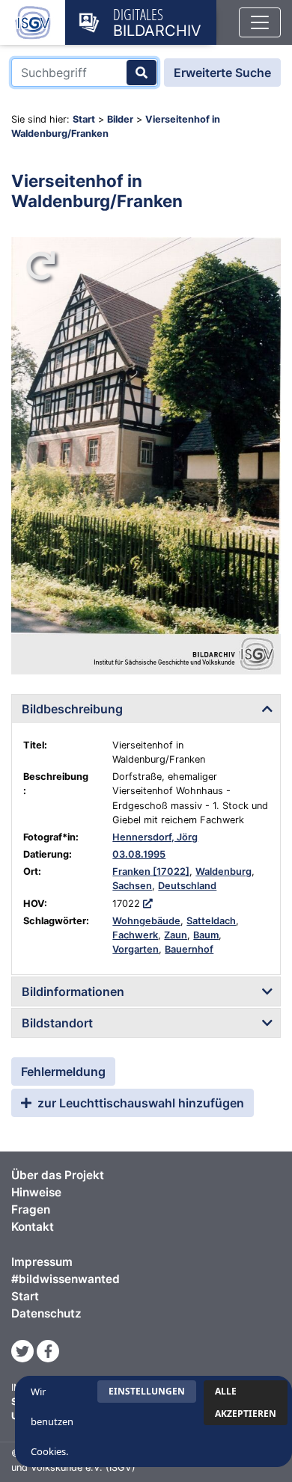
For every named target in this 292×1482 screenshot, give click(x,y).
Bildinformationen (73, 991)
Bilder (120, 119)
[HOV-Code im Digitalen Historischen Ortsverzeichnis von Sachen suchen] (148, 903)
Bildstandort (57, 1022)
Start (84, 119)
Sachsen (132, 885)
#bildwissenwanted (65, 1279)
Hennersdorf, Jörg (155, 837)
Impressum (42, 1262)
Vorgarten (135, 949)
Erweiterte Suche (222, 72)
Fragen (30, 1209)
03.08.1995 (138, 854)
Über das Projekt (57, 1175)
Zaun (175, 935)
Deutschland (187, 885)
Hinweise (36, 1192)
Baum (206, 935)
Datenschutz (46, 1313)
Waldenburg (223, 871)
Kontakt (32, 1227)
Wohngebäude (146, 920)
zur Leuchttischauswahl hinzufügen (139, 1102)
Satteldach (211, 920)
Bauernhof (189, 949)
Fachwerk (135, 935)
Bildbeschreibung (72, 708)
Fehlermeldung (63, 1071)
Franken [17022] (150, 871)
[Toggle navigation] (260, 22)
